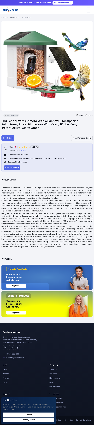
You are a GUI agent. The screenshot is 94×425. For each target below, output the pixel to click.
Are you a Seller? (56, 398)
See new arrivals (61, 3)
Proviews (6, 378)
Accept (28, 414)
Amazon (23, 150)
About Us (53, 369)
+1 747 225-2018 (12, 354)
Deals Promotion (56, 403)
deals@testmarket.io (57, 407)
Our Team (53, 374)
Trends (6, 374)
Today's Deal (13, 18)
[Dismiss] (91, 2)
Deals (5, 369)
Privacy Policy (29, 420)
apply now (16, 286)
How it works (54, 378)
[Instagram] (11, 347)
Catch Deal (8, 138)
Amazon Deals (26, 18)
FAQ (51, 382)
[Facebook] (17, 347)
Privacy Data (68, 420)
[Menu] (88, 9)
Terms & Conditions (83, 420)
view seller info (12, 167)
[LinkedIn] (5, 347)
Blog (5, 382)
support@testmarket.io (15, 358)
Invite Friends (54, 386)
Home (3, 18)
